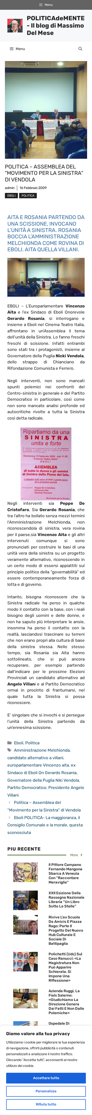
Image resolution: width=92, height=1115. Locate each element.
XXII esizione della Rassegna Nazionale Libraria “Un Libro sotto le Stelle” (66, 899)
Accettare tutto (46, 1078)
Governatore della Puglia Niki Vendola (43, 780)
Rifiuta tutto (46, 1104)
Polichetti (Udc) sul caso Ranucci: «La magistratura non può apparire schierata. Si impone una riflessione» (65, 967)
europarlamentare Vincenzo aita (38, 765)
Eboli (11, 195)
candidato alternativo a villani (35, 757)
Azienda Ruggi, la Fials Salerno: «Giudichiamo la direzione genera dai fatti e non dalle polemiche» (66, 1002)
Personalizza (46, 1091)
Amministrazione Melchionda (42, 750)
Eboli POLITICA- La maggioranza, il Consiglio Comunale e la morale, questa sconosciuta (45, 825)
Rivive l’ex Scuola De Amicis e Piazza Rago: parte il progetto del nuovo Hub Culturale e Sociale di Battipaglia (66, 930)
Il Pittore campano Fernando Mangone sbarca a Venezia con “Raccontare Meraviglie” (65, 873)
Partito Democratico (26, 787)
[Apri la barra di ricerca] (80, 49)
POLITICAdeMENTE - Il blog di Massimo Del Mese (56, 25)
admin (9, 188)
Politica (28, 195)
